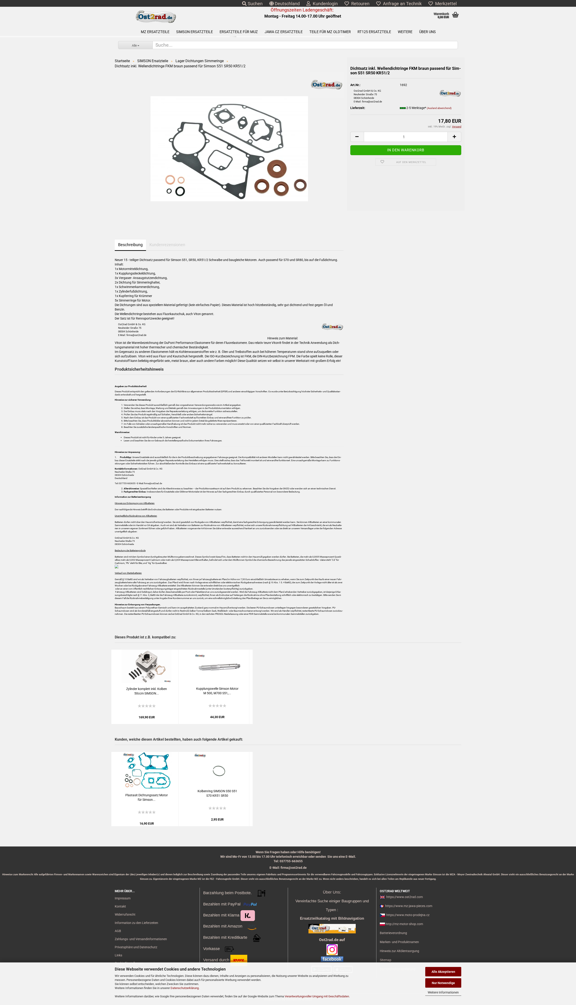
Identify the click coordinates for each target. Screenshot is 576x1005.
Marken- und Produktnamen (399, 942)
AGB (118, 931)
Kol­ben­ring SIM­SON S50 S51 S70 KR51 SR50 (217, 793)
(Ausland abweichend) (439, 108)
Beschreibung (130, 244)
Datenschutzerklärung (185, 988)
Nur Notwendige (443, 983)
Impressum (122, 898)
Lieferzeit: (357, 108)
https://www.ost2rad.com (404, 897)
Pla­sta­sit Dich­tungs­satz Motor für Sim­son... (146, 797)
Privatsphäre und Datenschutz (136, 947)
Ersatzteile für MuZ (239, 32)
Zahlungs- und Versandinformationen (141, 939)
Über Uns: (332, 892)
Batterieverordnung (393, 933)
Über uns (427, 32)
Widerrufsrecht (125, 914)
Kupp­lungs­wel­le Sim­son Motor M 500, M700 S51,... (217, 691)
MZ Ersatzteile (155, 32)
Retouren (359, 3)
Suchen (255, 3)
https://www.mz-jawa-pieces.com (408, 906)
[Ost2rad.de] (155, 17)
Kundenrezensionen (167, 244)
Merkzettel (445, 3)
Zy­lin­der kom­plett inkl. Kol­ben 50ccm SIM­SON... (146, 691)
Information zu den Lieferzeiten (136, 923)
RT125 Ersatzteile (374, 32)
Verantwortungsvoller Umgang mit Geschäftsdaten (317, 996)
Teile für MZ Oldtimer (330, 32)
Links (118, 955)
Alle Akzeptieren (443, 971)
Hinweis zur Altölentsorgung (399, 951)
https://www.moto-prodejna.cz (408, 915)
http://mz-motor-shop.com (404, 924)
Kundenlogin (324, 3)
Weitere (405, 32)
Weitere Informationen (443, 992)
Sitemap (385, 960)
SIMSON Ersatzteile (194, 32)
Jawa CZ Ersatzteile (284, 32)
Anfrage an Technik (401, 3)
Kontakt (120, 906)
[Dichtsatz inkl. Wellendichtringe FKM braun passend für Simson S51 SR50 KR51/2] (229, 148)
